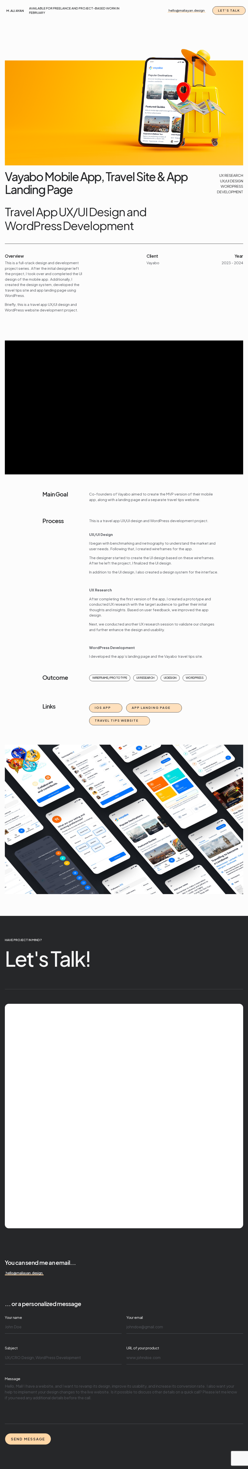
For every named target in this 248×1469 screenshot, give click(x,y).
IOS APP (103, 708)
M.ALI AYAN (15, 11)
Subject (11, 1347)
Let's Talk (229, 10)
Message (12, 1378)
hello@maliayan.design (187, 10)
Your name (13, 1317)
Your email (134, 1317)
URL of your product (142, 1347)
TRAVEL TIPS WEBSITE (117, 720)
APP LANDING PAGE (151, 708)
